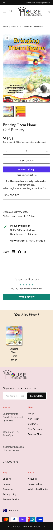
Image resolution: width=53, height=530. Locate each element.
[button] (4, 11)
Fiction (31, 413)
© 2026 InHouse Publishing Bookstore (26, 527)
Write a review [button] (26, 296)
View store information (26, 241)
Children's (33, 424)
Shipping (20, 142)
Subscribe (36, 395)
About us (32, 478)
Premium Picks (35, 434)
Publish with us (35, 484)
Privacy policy (9, 494)
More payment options (26, 175)
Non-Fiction (33, 419)
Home (5, 26)
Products (16, 26)
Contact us (8, 489)
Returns (6, 484)
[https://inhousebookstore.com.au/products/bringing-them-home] (13, 252)
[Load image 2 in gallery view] (20, 111)
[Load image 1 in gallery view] (8, 111)
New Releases (35, 429)
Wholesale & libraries (38, 489)
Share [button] (6, 251)
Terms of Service (11, 499)
